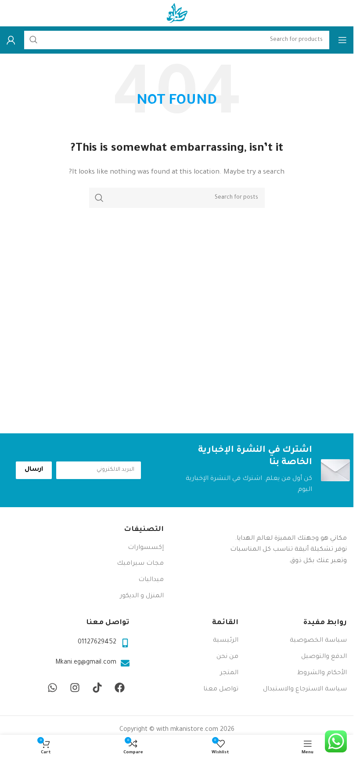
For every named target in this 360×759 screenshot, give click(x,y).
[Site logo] (177, 14)
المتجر (229, 673)
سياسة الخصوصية (318, 640)
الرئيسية (225, 640)
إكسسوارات (146, 548)
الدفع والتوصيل (324, 657)
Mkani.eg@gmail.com (85, 662)
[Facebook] (119, 688)
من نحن (227, 657)
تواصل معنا (220, 689)
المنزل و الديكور (142, 596)
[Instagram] (75, 688)
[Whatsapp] (52, 688)
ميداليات (151, 580)
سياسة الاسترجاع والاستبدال (305, 689)
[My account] (11, 40)
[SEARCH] (99, 198)
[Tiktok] (97, 688)
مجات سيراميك (140, 563)
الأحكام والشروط (322, 673)
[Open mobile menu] (342, 40)
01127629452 (97, 642)
